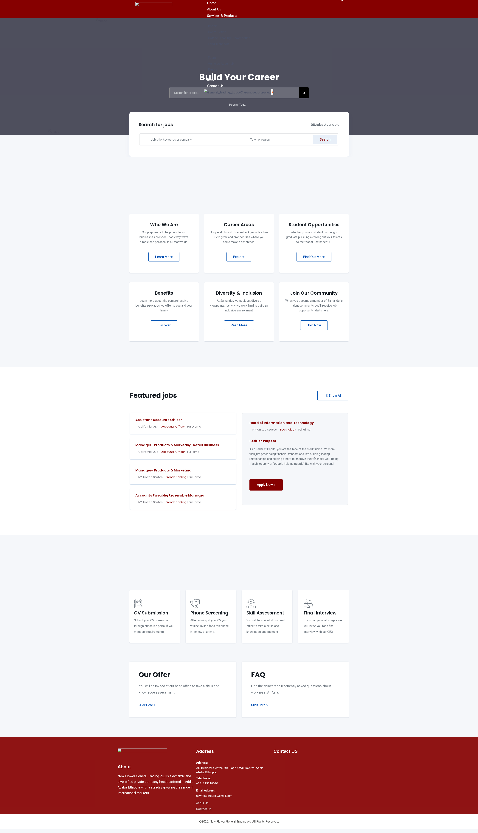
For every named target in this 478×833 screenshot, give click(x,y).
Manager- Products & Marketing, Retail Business (177, 445)
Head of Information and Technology (281, 422)
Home (211, 3)
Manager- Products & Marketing (163, 470)
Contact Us (215, 86)
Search (325, 139)
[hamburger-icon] (342, 0)
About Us (214, 9)
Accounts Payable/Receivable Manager (169, 495)
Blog (210, 79)
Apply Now (265, 485)
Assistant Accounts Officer (158, 419)
